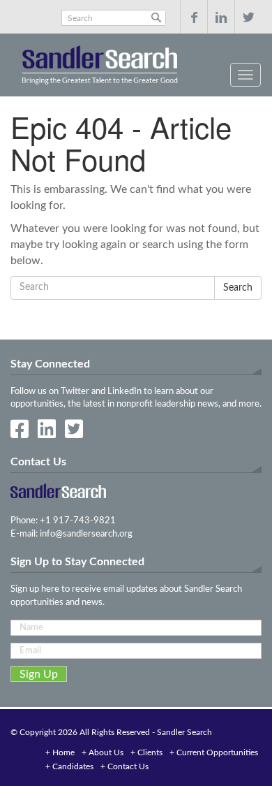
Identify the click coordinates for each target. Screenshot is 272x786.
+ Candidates (69, 766)
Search (156, 18)
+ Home (60, 752)
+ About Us (102, 752)
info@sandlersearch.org (86, 534)
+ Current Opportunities (213, 752)
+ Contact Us (124, 766)
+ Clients (146, 752)
